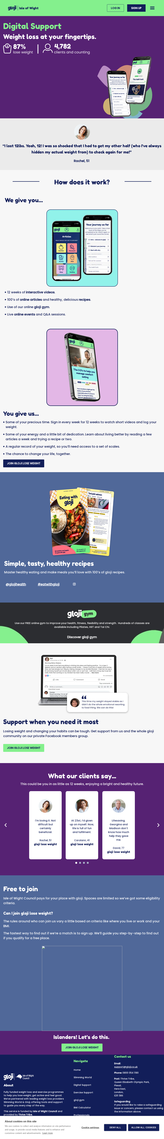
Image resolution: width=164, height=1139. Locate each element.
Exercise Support (83, 1092)
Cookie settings (90, 1127)
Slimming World (83, 1077)
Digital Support (82, 1085)
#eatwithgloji (49, 584)
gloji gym (79, 1100)
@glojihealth (16, 584)
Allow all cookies (143, 1127)
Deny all (115, 1127)
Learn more (47, 1133)
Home (77, 1069)
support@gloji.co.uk (126, 1066)
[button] (152, 8)
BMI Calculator (82, 1107)
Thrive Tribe (25, 1114)
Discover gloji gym (82, 637)
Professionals (82, 1115)
